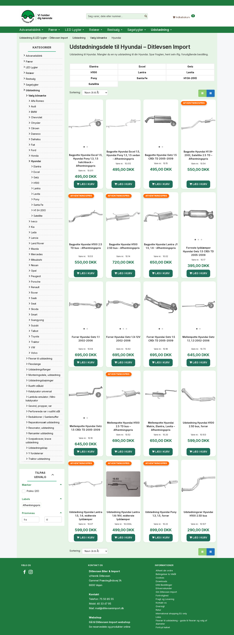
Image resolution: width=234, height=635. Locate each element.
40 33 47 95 (104, 603)
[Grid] (202, 93)
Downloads (161, 581)
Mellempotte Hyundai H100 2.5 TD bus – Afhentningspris (123, 426)
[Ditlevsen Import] (36, 15)
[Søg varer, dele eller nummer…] (146, 16)
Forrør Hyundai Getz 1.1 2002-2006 (86, 338)
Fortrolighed (162, 595)
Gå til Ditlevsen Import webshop (109, 622)
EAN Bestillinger (164, 585)
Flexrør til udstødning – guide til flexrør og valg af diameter (181, 622)
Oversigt (160, 606)
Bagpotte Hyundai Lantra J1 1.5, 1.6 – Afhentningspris (160, 246)
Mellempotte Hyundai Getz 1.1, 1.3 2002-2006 (198, 338)
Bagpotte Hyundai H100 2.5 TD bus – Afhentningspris (85, 246)
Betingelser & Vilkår (166, 574)
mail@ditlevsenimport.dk (109, 608)
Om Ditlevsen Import (166, 592)
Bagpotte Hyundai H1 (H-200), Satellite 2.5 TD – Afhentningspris (198, 155)
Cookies (160, 577)
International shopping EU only (171, 613)
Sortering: (75, 92)
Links (158, 617)
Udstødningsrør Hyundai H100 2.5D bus (198, 514)
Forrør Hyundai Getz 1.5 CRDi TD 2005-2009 (161, 338)
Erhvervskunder (164, 588)
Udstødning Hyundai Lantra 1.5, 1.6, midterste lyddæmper (85, 516)
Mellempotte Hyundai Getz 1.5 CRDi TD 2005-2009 (86, 428)
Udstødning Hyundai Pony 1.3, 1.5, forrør (160, 514)
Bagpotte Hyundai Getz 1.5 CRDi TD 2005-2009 (161, 157)
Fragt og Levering (165, 599)
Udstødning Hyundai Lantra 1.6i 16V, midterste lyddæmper (123, 516)
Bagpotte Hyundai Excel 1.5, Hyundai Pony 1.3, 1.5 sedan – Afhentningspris (123, 155)
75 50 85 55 (106, 599)
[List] (210, 93)
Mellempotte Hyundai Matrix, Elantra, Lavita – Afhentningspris (161, 426)
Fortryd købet (163, 627)
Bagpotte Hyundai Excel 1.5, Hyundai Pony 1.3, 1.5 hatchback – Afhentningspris (85, 160)
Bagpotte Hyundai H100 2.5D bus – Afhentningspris (123, 246)
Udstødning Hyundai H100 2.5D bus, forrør (198, 424)
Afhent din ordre (164, 570)
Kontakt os (161, 602)
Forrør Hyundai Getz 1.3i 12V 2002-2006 (123, 338)
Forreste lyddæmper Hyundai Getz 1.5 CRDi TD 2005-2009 (198, 251)
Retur (158, 610)
